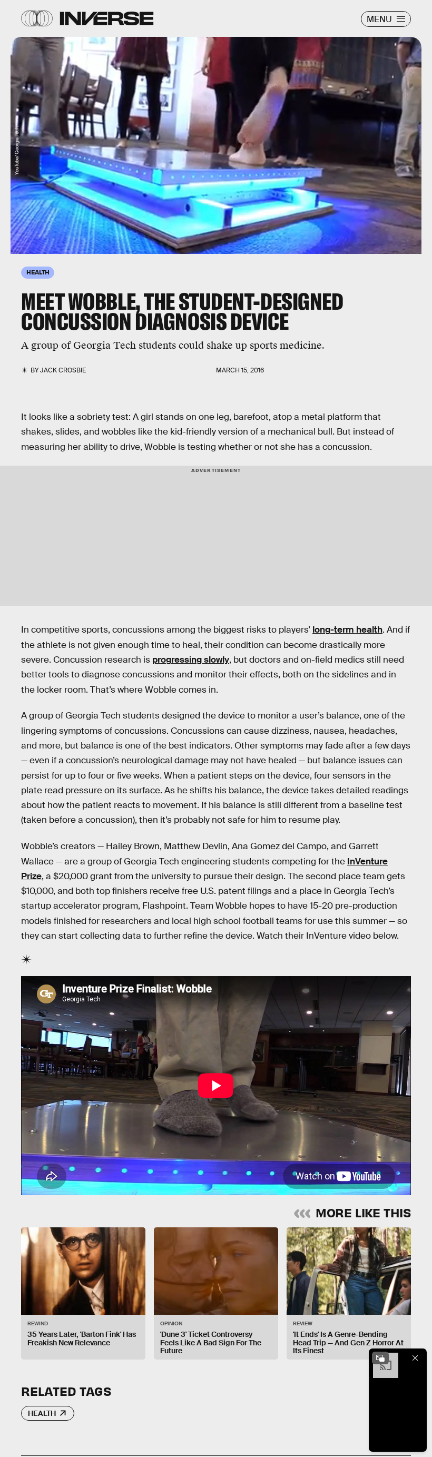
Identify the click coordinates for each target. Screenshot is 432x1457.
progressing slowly (190, 659)
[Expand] (380, 1358)
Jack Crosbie (63, 370)
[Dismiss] (415, 1358)
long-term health (347, 629)
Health (42, 1413)
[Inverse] (106, 18)
